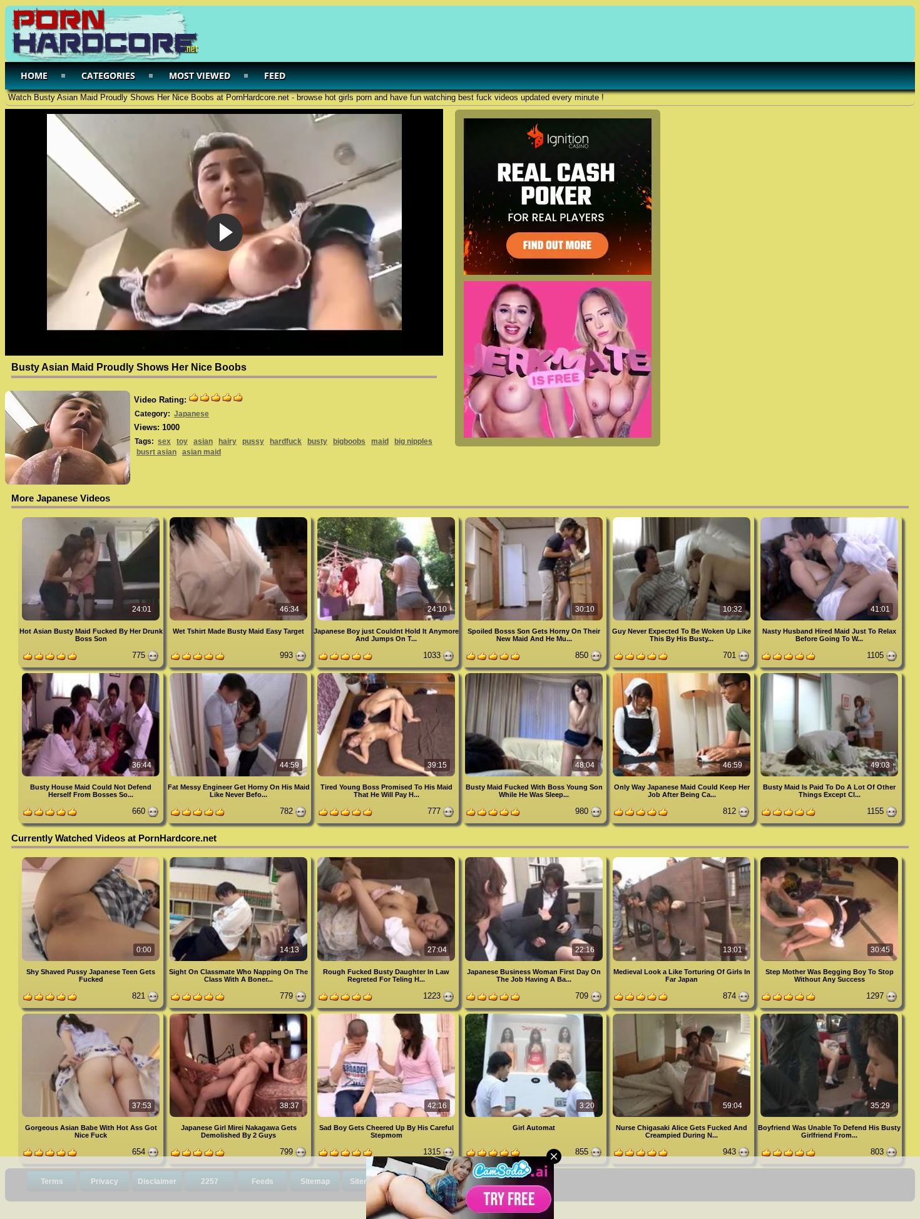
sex (164, 441)
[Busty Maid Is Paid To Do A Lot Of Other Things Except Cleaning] (829, 675)
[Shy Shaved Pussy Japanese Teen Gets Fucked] (92, 859)
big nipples (413, 441)
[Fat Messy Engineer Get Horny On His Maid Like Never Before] (240, 675)
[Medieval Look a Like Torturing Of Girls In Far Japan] (683, 859)
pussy (253, 441)
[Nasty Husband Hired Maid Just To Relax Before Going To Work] (829, 519)
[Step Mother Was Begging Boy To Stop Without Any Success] (829, 859)
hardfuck (286, 441)
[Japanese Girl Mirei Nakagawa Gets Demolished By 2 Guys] (240, 1016)
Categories (108, 75)
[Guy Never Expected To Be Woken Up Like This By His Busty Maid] (683, 519)
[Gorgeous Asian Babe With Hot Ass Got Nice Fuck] (92, 1016)
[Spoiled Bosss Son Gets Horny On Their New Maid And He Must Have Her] (535, 519)
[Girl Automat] (535, 1016)
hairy (227, 441)
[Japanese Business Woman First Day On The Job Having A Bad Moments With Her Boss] (535, 859)
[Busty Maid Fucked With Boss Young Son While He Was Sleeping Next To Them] (535, 675)
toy (182, 441)
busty (317, 441)
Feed (274, 75)
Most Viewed (199, 75)
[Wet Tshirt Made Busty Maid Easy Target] (240, 519)
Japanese (191, 413)
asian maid (201, 452)
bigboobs (349, 441)
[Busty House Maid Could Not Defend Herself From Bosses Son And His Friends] (92, 675)
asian (203, 441)
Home (34, 75)
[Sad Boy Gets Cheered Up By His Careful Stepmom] (387, 1016)
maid (380, 441)
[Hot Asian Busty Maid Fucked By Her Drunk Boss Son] (92, 519)
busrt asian (156, 452)
